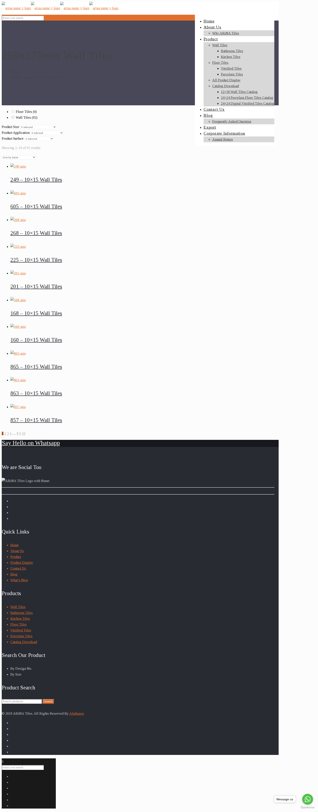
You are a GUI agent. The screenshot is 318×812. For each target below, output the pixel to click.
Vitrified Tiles (20, 630)
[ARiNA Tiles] (60, 8)
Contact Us (18, 568)
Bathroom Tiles (21, 613)
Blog (14, 574)
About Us (17, 551)
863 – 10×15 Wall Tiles (36, 393)
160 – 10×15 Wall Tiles (36, 340)
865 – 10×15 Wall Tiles (36, 367)
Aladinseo (76, 713)
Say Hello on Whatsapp (31, 442)
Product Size (10, 127)
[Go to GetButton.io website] (308, 807)
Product (15, 557)
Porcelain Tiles (21, 636)
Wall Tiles (26, 117)
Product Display (21, 562)
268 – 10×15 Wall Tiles (36, 233)
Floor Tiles (26, 112)
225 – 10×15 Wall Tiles (36, 260)
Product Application (16, 133)
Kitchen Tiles (20, 618)
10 (23, 433)
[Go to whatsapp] (307, 799)
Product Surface (13, 138)
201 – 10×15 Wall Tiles (36, 286)
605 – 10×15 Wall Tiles (36, 206)
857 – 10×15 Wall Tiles (36, 420)
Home (14, 71)
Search (48, 701)
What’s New (19, 580)
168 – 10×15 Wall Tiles (36, 313)
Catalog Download (23, 642)
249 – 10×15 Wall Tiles (36, 180)
